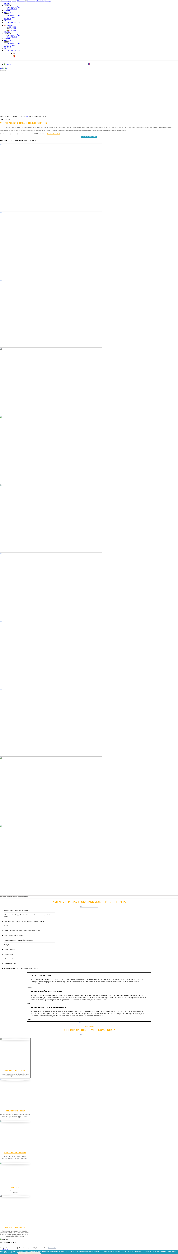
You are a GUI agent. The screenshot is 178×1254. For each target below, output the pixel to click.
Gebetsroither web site (53, 134)
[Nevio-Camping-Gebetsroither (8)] (51, 688)
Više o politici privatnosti (32, 1253)
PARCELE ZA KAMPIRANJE (15, 1227)
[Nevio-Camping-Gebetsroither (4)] (51, 415)
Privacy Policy (52, 1248)
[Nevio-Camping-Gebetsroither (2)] (51, 279)
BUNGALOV (15, 1187)
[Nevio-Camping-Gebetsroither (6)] (51, 551)
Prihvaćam (22, 1253)
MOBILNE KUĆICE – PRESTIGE (15, 1153)
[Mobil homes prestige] (15, 1121)
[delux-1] (15, 1080)
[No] (40, 1253)
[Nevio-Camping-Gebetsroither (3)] (51, 347)
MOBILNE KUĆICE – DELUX (15, 1111)
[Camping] (15, 1196)
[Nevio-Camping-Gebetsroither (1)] (51, 210)
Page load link (4, 1249)
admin (27, 116)
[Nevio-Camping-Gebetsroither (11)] (51, 892)
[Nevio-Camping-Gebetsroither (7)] (51, 619)
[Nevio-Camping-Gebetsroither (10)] (51, 824)
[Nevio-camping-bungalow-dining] (15, 1163)
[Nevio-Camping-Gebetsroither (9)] (51, 756)
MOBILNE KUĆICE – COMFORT (15, 1070)
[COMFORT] (15, 1039)
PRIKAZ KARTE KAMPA (89, 137)
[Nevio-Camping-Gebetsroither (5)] (51, 483)
